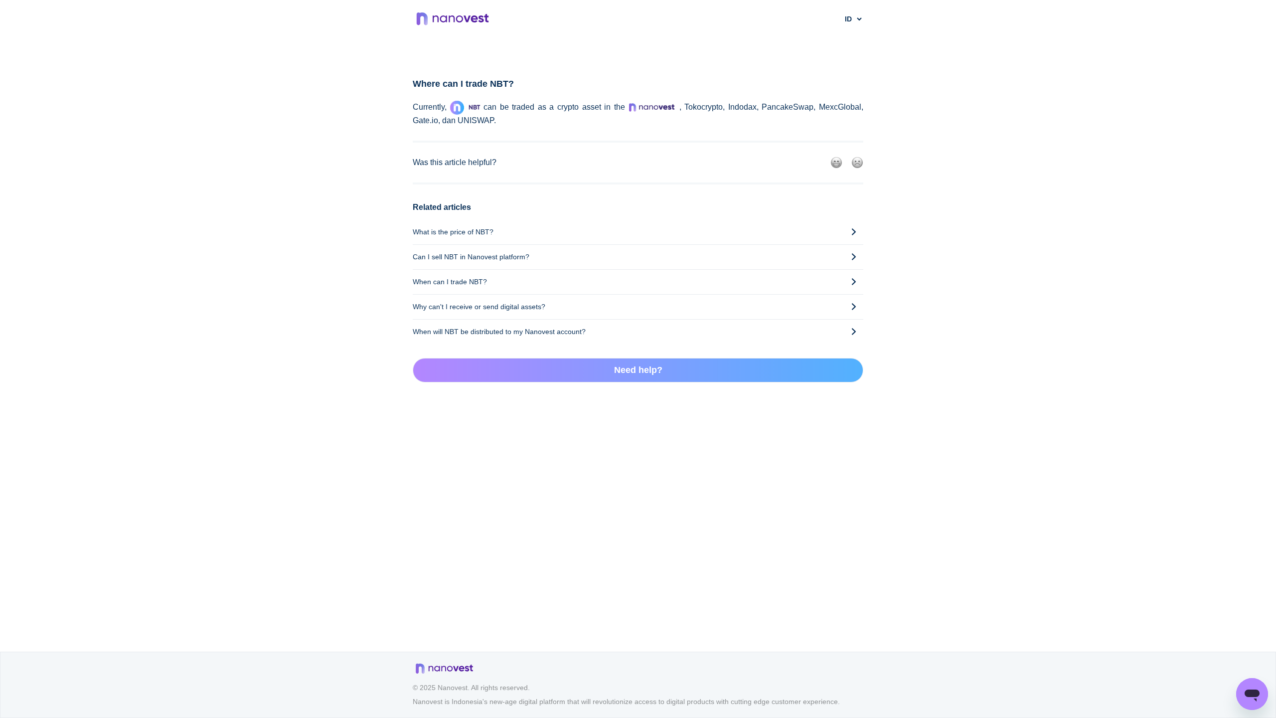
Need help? (638, 370)
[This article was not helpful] (857, 163)
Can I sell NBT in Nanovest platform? (471, 257)
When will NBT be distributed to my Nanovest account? (499, 332)
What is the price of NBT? (453, 232)
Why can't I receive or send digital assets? (479, 307)
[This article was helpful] (836, 163)
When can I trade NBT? (450, 282)
